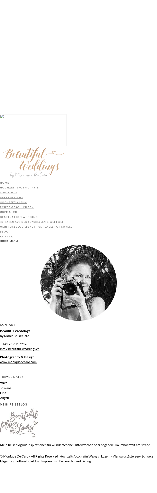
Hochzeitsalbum (15, 27)
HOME (5, 7)
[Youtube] (1, 87)
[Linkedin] (1, 92)
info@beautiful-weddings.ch (19, 349)
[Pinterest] (1, 97)
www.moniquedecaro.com (18, 362)
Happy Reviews (13, 22)
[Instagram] (1, 102)
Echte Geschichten (17, 32)
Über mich (9, 37)
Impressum (8, 68)
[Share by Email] (1, 490)
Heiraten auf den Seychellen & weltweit (37, 46)
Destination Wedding (19, 41)
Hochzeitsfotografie (19, 12)
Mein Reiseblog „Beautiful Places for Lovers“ (41, 51)
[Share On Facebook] (2, 476)
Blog (4, 56)
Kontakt (8, 61)
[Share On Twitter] (2, 481)
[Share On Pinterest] (2, 485)
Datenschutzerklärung (15, 76)
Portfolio (9, 17)
